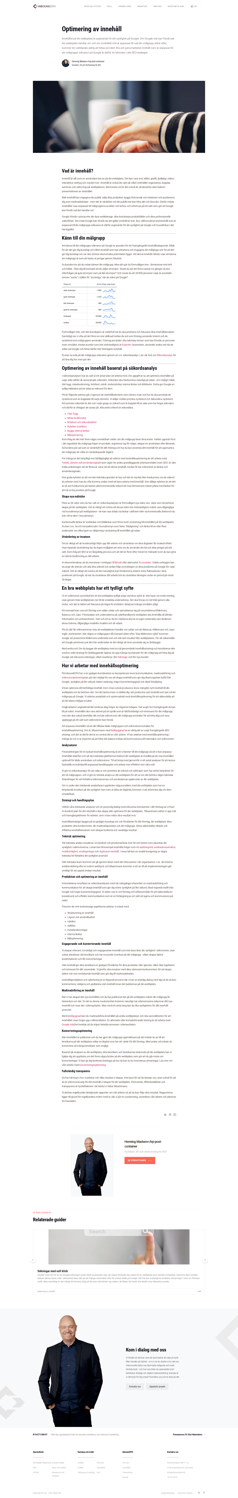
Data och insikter (59, 1468)
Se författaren (137, 1160)
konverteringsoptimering (92, 1064)
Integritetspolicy (168, 1493)
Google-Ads (68, 1024)
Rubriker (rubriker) (77, 426)
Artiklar (81, 1463)
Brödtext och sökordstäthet (81, 422)
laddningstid (146, 847)
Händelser (124, 6)
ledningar (123, 657)
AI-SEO (36, 1472)
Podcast (100, 1463)
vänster (74, 462)
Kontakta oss (176, 6)
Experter (126, 344)
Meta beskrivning (76, 418)
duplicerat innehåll (109, 851)
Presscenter (127, 1472)
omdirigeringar (86, 851)
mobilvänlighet (70, 851)
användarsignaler (92, 462)
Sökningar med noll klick (52, 1271)
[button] (33, 1260)
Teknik (65, 462)
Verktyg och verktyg (86, 1472)
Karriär (125, 1477)
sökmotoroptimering (73, 677)
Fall (109, 6)
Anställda (126, 1468)
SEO (34, 1468)
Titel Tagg (72, 413)
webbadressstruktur (164, 847)
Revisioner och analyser (58, 1474)
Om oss (157, 6)
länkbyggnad (118, 730)
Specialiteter (92, 6)
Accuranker (145, 562)
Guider (80, 1468)
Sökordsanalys (165, 355)
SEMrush (117, 562)
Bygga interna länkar (78, 430)
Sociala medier (58, 1463)
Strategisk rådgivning (42, 1463)
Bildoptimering (75, 435)
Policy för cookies (185, 1493)
